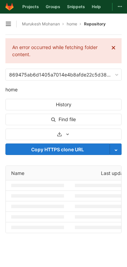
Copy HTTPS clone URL (57, 149)
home (11, 89)
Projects (30, 6)
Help (96, 6)
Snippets (76, 6)
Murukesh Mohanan (41, 23)
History (63, 104)
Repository (95, 23)
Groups (53, 6)
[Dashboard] (9, 7)
